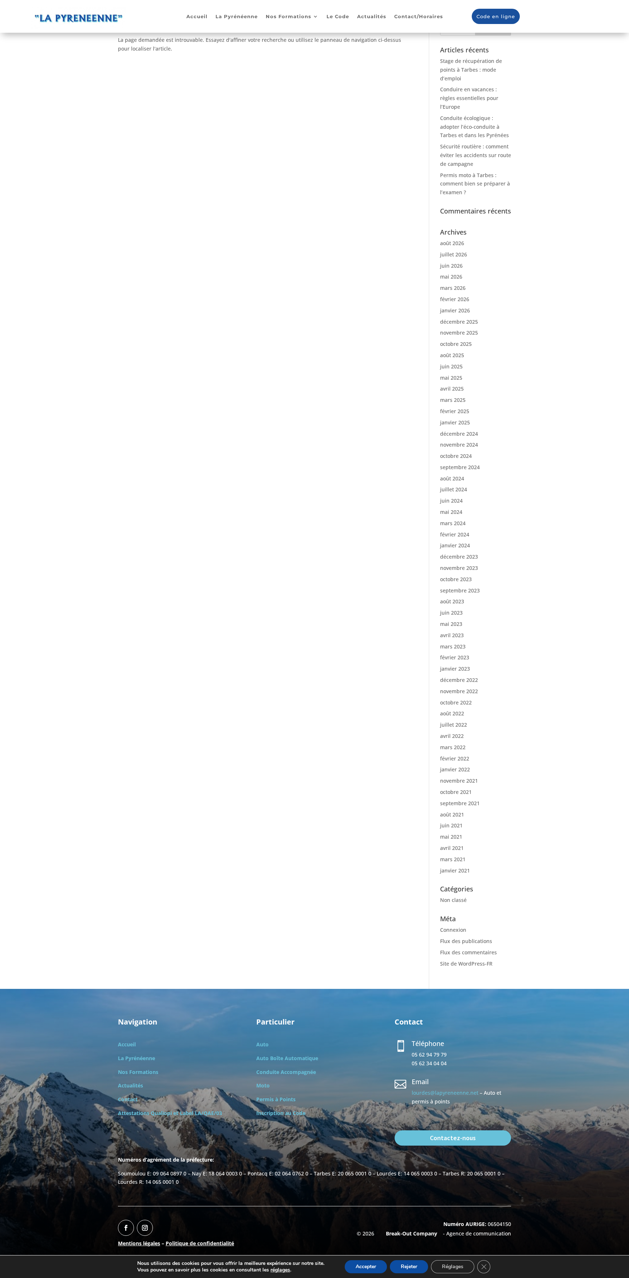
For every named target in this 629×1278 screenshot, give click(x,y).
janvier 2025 (455, 422)
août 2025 (452, 355)
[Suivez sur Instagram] (145, 1228)
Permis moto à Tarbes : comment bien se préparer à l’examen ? (475, 184)
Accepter (366, 1266)
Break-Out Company (410, 1233)
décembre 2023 (459, 556)
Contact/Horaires (418, 16)
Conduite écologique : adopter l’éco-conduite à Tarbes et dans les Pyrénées (474, 127)
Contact (128, 1099)
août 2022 (452, 713)
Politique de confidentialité (200, 1243)
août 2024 (452, 478)
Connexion (453, 929)
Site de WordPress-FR (466, 963)
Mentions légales (139, 1243)
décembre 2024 (459, 433)
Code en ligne (495, 16)
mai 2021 (451, 836)
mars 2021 (453, 859)
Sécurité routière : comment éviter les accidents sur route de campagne (475, 155)
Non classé (453, 899)
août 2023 (452, 601)
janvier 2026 (455, 310)
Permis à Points (276, 1099)
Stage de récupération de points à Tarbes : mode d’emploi (471, 69)
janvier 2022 (455, 769)
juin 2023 (451, 612)
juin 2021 (451, 825)
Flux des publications (466, 941)
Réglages (452, 1266)
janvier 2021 (455, 870)
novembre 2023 (459, 567)
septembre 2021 (460, 803)
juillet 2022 (453, 724)
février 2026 (454, 299)
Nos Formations (288, 16)
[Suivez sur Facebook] (126, 1228)
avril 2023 (452, 635)
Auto (262, 1044)
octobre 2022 (456, 702)
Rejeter (409, 1266)
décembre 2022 (459, 679)
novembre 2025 (459, 332)
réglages (280, 1270)
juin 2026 (451, 265)
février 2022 (454, 758)
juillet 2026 (453, 254)
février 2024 (454, 534)
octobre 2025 (456, 343)
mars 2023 (453, 646)
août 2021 (452, 814)
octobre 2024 (456, 455)
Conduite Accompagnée (286, 1072)
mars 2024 (453, 523)
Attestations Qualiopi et (149, 1113)
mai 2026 (451, 276)
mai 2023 (451, 623)
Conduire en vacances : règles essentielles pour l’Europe (469, 98)
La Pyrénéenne (236, 16)
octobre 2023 (456, 579)
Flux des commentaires (468, 952)
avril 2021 (452, 847)
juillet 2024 (453, 489)
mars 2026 (453, 287)
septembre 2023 (460, 590)
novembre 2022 (459, 691)
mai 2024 (451, 511)
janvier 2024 (455, 545)
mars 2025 (453, 399)
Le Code (338, 16)
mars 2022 (453, 747)
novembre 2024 (459, 444)
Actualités (371, 16)
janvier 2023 (455, 668)
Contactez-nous (453, 1138)
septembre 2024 (460, 467)
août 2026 (452, 243)
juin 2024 (451, 500)
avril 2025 (452, 388)
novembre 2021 (459, 780)
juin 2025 (451, 366)
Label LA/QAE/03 (201, 1113)
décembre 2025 (459, 321)
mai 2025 (451, 377)
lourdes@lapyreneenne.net (445, 1092)
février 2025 (454, 411)
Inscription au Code (280, 1113)
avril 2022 (452, 735)
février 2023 (454, 657)
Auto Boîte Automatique (287, 1058)
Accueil (196, 16)
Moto (263, 1085)
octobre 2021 (456, 791)
